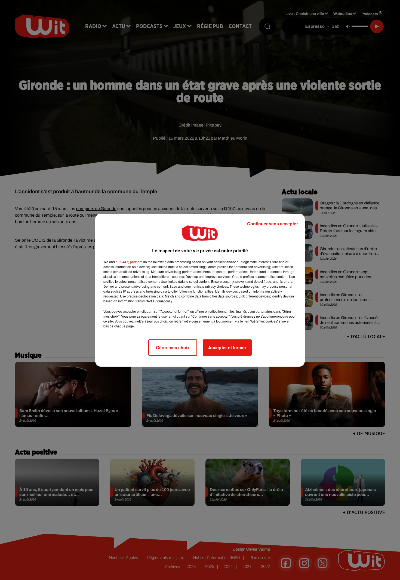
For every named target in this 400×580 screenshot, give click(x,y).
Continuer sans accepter (272, 223)
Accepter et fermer (227, 347)
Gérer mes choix (173, 347)
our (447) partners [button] (129, 261)
